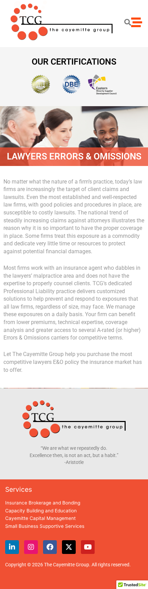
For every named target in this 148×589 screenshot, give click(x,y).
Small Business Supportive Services (44, 526)
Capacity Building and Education (41, 510)
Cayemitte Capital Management (40, 518)
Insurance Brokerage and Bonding (42, 502)
